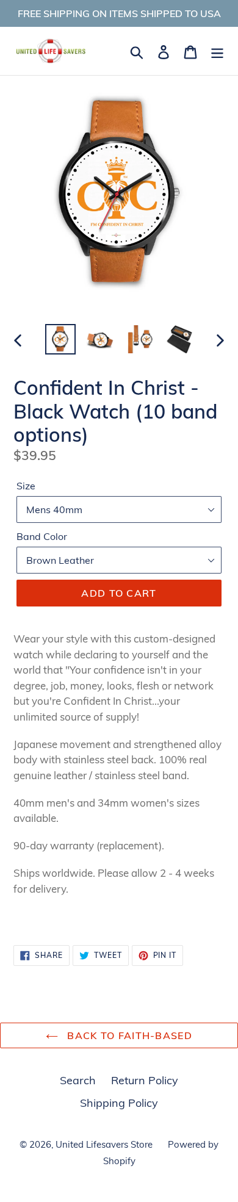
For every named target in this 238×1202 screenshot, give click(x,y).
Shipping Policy (119, 1103)
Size (25, 486)
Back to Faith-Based (128, 1035)
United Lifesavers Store (104, 1144)
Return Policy (144, 1080)
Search (78, 1080)
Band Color (41, 536)
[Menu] (217, 51)
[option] (61, 339)
